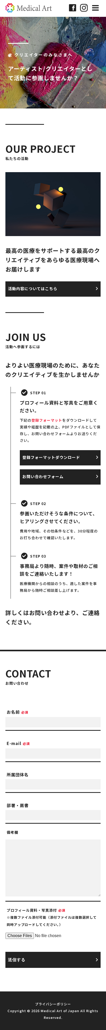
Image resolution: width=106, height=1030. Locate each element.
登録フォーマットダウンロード (51, 457)
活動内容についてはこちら (32, 288)
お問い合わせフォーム (43, 476)
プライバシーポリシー (53, 1004)
